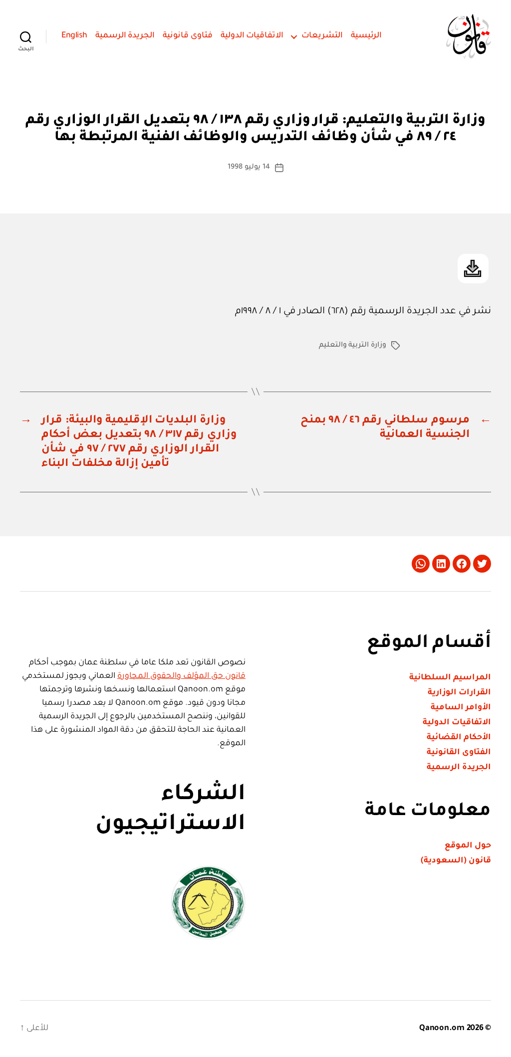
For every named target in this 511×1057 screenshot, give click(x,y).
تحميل (473, 268)
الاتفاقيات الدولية (252, 35)
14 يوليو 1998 (248, 168)
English (74, 35)
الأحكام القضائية (459, 737)
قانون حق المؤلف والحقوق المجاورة (181, 676)
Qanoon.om (442, 1028)
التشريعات (322, 35)
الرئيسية (366, 35)
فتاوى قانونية (188, 35)
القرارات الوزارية (459, 692)
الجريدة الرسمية (125, 35)
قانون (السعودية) (456, 860)
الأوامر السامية (461, 707)
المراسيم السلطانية (450, 677)
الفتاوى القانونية (459, 752)
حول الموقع (468, 846)
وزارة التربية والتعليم (352, 346)
